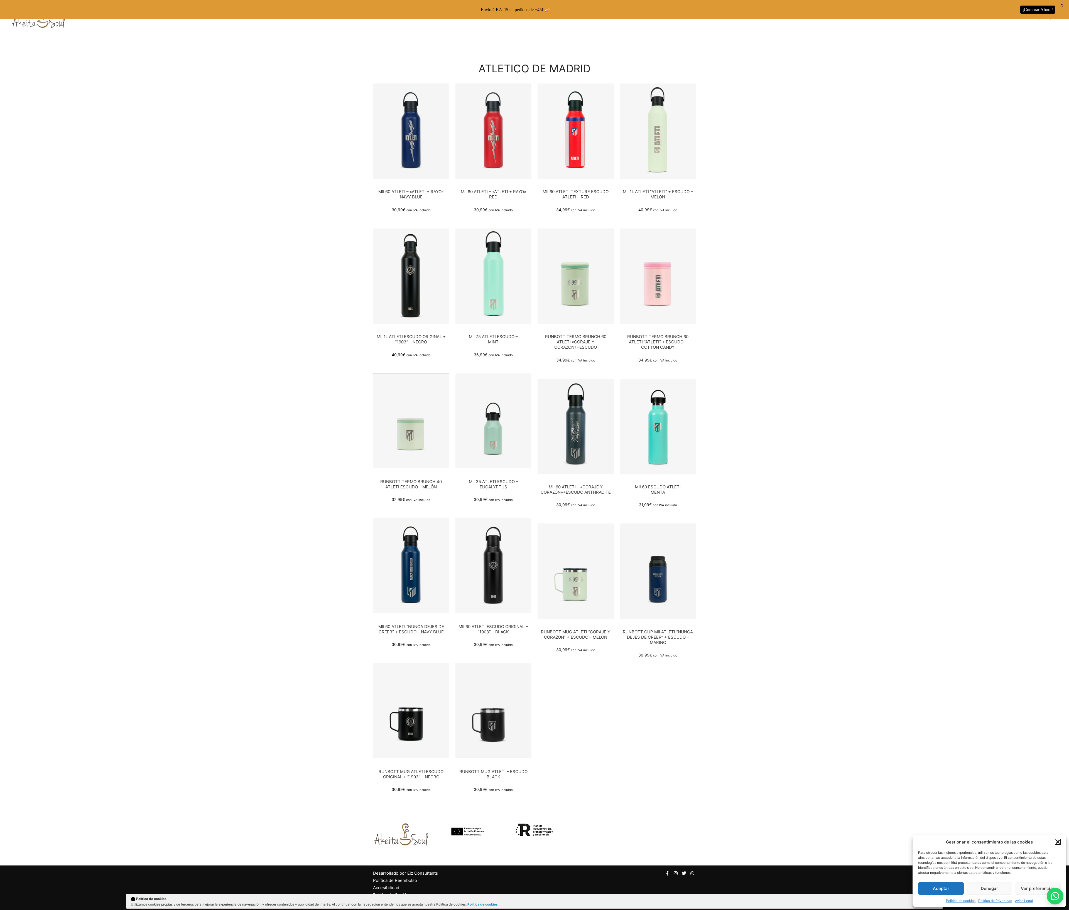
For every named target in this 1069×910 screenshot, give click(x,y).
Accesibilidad (386, 887)
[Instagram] (675, 873)
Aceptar (941, 888)
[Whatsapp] (692, 873)
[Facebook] (667, 873)
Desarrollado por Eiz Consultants (405, 873)
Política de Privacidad (995, 901)
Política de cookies (960, 901)
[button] (1058, 842)
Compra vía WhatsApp (413, 134)
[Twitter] (684, 873)
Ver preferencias (1038, 888)
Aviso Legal (1024, 901)
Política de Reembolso (395, 880)
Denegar (989, 888)
